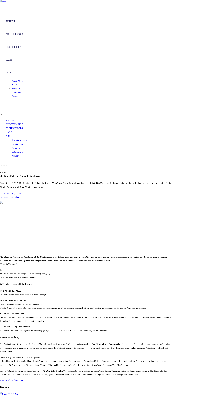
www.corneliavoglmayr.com (11, 380)
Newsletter (16, 148)
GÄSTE (9, 132)
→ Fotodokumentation (9, 197)
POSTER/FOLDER (14, 128)
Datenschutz (17, 152)
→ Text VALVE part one (10, 193)
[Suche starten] (29, 166)
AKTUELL (11, 120)
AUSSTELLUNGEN (15, 124)
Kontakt (15, 156)
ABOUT (9, 136)
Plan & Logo (17, 144)
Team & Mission (19, 140)
